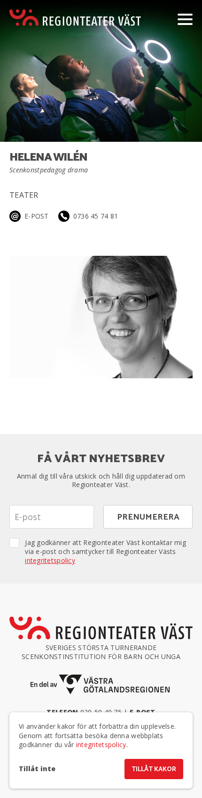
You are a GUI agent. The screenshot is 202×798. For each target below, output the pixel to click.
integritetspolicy (50, 560)
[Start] (75, 17)
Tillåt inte (37, 769)
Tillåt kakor (154, 769)
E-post (36, 216)
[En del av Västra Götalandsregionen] (101, 685)
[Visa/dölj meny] (185, 19)
